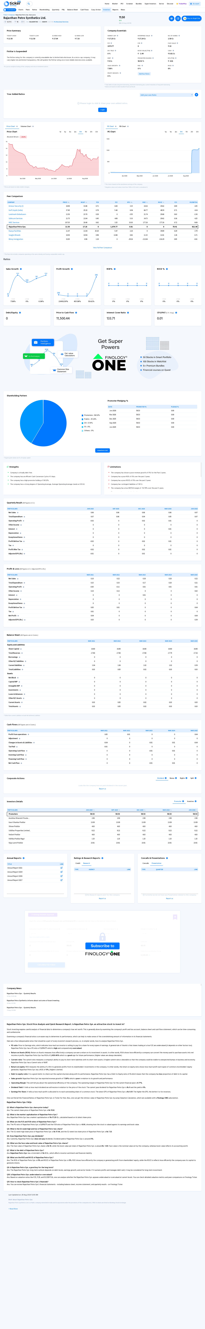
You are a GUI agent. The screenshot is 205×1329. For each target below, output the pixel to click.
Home (107, 3)
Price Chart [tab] (11, 126)
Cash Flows (84, 9)
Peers (28, 9)
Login (102, 109)
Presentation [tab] (156, 863)
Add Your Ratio (144, 74)
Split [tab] (192, 778)
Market (115, 3)
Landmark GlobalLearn (17, 214)
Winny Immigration (16, 239)
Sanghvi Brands (14, 235)
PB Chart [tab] (122, 126)
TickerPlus (183, 3)
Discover (170, 3)
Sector (161, 3)
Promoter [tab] (177, 801)
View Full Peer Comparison (102, 247)
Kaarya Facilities (15, 231)
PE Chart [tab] (110, 126)
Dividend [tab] (160, 778)
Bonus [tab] (172, 778)
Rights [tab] (182, 778)
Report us (102, 789)
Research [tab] (86, 863)
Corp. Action (96, 9)
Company (11, 15)
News (123, 9)
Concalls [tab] (146, 863)
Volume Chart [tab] (26, 126)
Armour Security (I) (16, 206)
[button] (166, 95)
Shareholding (44, 9)
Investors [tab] (190, 801)
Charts (20, 9)
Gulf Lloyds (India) (16, 210)
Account (195, 3)
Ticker (5, 15)
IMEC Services (14, 222)
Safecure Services (16, 218)
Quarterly (55, 9)
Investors (106, 9)
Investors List (102, 450)
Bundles (139, 3)
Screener (129, 3)
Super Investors (150, 3)
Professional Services (61, 22)
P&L (63, 9)
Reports (115, 9)
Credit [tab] (77, 863)
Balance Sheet (72, 9)
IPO (122, 3)
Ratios (34, 9)
